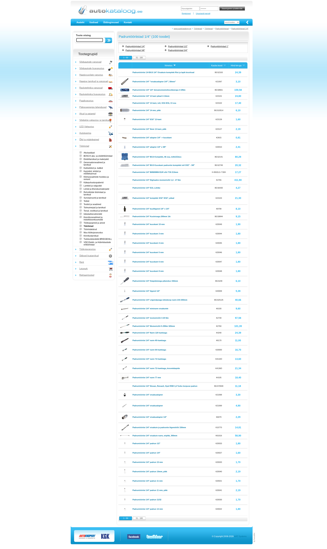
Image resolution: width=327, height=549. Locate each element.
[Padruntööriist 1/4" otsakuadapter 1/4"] (125, 417)
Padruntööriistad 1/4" (239, 29)
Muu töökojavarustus (93, 232)
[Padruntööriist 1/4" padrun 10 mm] (125, 462)
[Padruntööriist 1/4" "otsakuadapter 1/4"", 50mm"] (125, 81)
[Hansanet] (254, 544)
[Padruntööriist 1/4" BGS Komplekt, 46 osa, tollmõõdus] (125, 157)
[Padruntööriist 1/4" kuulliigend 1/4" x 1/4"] (125, 209)
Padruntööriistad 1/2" (178, 46)
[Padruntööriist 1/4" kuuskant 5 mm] (125, 252)
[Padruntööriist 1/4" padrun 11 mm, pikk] (125, 490)
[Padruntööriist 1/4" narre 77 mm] (125, 377)
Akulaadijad (89, 153)
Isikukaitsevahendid (93, 214)
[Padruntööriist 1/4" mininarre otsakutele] (125, 308)
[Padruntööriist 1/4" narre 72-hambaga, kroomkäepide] (125, 368)
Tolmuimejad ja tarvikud (95, 207)
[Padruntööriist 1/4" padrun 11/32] (125, 499)
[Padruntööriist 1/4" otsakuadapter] (125, 394)
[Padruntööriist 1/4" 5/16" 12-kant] (125, 119)
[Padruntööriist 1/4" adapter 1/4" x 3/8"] (125, 147)
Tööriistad (198, 29)
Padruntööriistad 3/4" (178, 50)
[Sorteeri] (174, 65)
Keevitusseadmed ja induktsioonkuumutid (93, 218)
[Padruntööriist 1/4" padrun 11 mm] (125, 481)
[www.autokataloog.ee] (110, 14)
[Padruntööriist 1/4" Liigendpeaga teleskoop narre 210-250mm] (125, 300)
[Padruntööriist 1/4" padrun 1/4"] (125, 452)
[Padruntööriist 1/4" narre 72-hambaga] (125, 359)
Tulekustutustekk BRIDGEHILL (98, 239)
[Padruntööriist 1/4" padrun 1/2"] (125, 443)
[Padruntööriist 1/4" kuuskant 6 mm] (125, 261)
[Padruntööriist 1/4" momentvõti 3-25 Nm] (125, 318)
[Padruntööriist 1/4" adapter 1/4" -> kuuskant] (125, 137)
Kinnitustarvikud (91, 236)
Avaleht (80, 22)
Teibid (86, 201)
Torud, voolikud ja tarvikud (96, 211)
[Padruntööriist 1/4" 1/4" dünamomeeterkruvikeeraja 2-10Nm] (125, 90)
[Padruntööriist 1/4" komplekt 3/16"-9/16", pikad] (125, 198)
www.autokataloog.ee (182, 29)
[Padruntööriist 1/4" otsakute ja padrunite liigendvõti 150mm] (125, 427)
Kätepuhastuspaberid (94, 182)
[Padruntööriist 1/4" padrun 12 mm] (125, 509)
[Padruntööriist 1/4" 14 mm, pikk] (125, 110)
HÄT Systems (240, 536)
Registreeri (186, 13)
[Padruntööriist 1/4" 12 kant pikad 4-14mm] (125, 96)
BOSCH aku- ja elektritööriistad (98, 156)
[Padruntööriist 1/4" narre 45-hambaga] (125, 340)
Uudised (93, 22)
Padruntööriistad (222, 29)
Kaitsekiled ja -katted (93, 168)
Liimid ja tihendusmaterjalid (96, 189)
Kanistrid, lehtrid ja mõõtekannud (92, 172)
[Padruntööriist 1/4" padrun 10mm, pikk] (125, 471)
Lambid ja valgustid (93, 186)
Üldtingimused (111, 22)
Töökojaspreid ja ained (94, 223)
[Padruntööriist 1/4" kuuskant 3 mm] (125, 233)
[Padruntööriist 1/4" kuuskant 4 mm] (125, 243)
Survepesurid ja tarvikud (95, 198)
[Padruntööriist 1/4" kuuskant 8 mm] (125, 271)
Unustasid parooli (203, 13)
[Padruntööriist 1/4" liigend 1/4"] (125, 291)
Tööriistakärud (90, 229)
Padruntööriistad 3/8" (135, 50)
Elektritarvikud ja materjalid (96, 159)
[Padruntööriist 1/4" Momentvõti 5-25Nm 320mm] (125, 326)
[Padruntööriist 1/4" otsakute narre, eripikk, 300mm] (125, 435)
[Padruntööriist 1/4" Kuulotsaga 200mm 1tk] (125, 216)
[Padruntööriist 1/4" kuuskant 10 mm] (125, 224)
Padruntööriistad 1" (219, 46)
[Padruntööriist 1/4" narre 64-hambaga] (125, 349)
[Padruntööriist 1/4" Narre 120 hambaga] (125, 333)
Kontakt (128, 22)
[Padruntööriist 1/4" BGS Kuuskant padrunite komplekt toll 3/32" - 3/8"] (125, 165)
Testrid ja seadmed (92, 204)
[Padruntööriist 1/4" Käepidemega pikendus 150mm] (125, 281)
